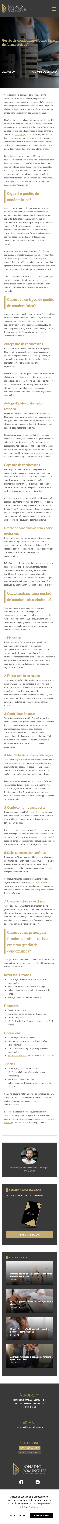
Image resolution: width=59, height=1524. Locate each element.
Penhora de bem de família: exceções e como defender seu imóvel (31, 1275)
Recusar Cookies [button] (17, 1515)
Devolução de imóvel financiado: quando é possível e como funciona (30, 1330)
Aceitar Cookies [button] (41, 1515)
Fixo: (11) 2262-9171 (30, 1452)
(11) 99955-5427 (31, 1448)
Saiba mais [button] (34, 1507)
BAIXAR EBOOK (29, 1234)
